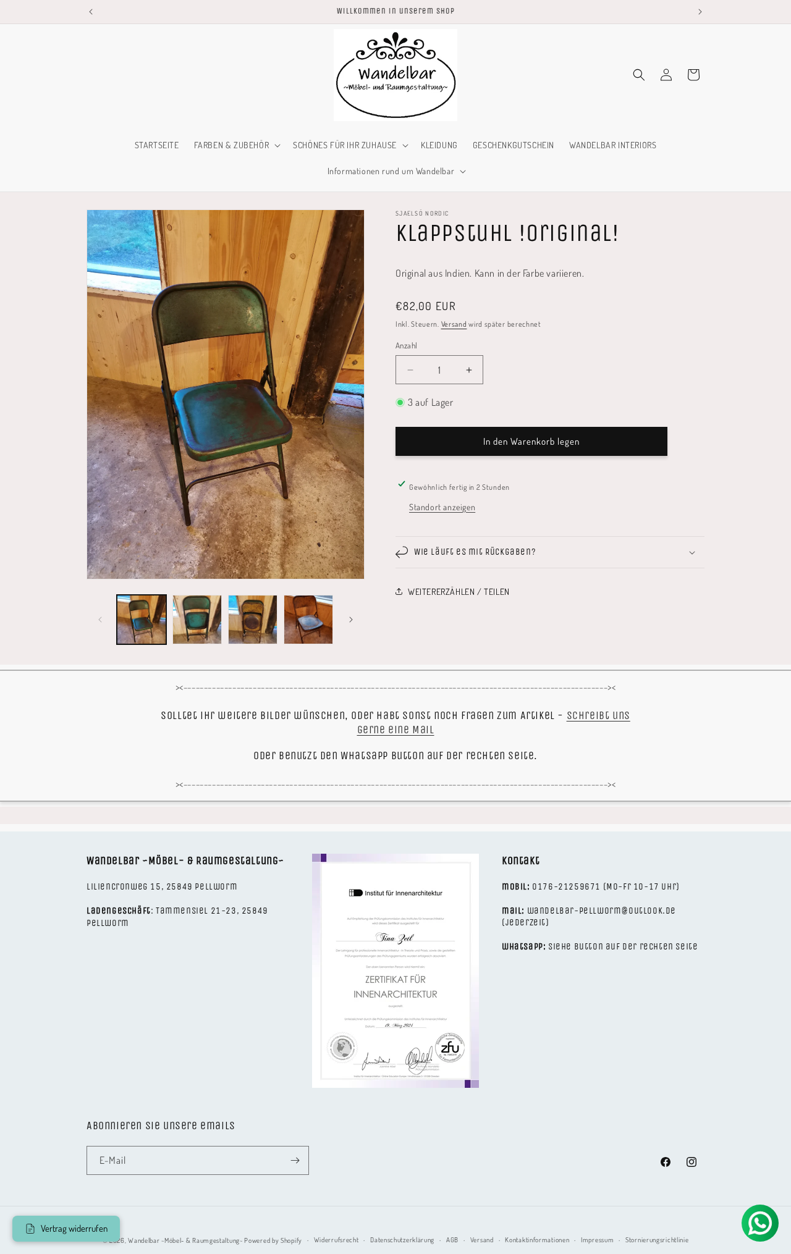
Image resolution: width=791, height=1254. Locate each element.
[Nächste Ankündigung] (700, 11)
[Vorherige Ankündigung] (90, 11)
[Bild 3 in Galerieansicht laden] (252, 619)
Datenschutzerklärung (402, 1239)
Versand (454, 324)
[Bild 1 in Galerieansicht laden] (141, 619)
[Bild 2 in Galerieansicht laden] (197, 619)
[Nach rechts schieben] (351, 619)
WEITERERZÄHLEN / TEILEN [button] (459, 591)
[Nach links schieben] (100, 619)
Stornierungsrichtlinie (656, 1239)
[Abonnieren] (294, 1160)
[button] (236, 145)
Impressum (597, 1239)
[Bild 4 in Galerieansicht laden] (308, 619)
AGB (452, 1239)
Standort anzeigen (442, 507)
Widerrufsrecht (336, 1239)
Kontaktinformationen (537, 1239)
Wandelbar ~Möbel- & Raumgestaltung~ (185, 1240)
